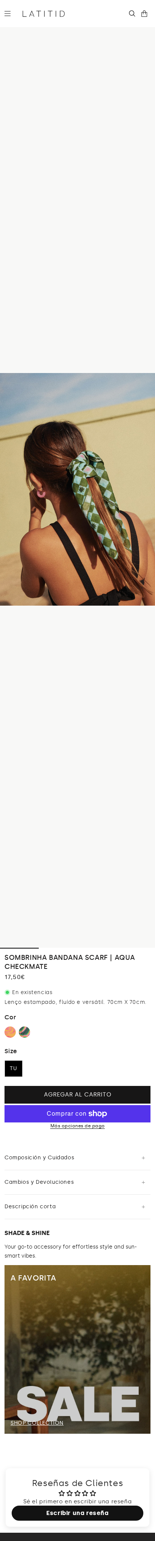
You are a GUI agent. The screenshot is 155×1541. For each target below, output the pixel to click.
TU (13, 1068)
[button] (10, 13)
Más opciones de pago (77, 1125)
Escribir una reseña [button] (77, 1513)
